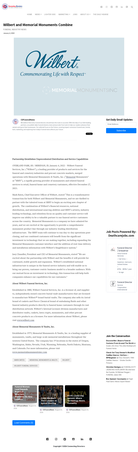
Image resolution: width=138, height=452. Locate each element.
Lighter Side (50, 14)
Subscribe (121, 130)
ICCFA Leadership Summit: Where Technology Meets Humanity (76, 399)
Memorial (70, 176)
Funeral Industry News (14, 29)
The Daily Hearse (100, 14)
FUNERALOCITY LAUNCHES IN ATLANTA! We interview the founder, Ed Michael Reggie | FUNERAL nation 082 (121, 371)
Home (29, 14)
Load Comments (23, 422)
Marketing (64, 14)
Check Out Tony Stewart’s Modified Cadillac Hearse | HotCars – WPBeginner (120, 355)
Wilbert (66, 360)
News (37, 14)
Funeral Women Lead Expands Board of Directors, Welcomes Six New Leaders (23, 392)
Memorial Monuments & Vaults (43, 360)
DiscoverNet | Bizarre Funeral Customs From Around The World (119, 342)
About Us (84, 14)
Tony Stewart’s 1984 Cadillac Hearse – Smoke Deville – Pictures (120, 360)
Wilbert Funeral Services (25, 366)
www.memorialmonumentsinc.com (29, 352)
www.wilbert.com (25, 320)
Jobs (75, 14)
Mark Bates (19, 360)
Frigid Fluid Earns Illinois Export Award (119, 380)
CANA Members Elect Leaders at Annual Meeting (49, 400)
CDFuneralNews (28, 119)
